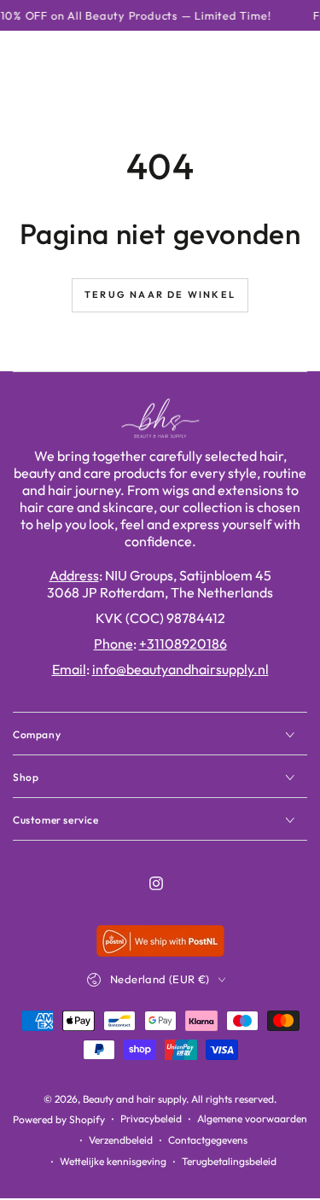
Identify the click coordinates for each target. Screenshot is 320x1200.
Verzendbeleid (121, 1139)
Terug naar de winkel (160, 294)
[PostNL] (160, 951)
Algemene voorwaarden (252, 1118)
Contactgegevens (207, 1139)
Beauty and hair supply (134, 1098)
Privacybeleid (151, 1118)
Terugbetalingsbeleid (229, 1161)
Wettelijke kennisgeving (113, 1161)
